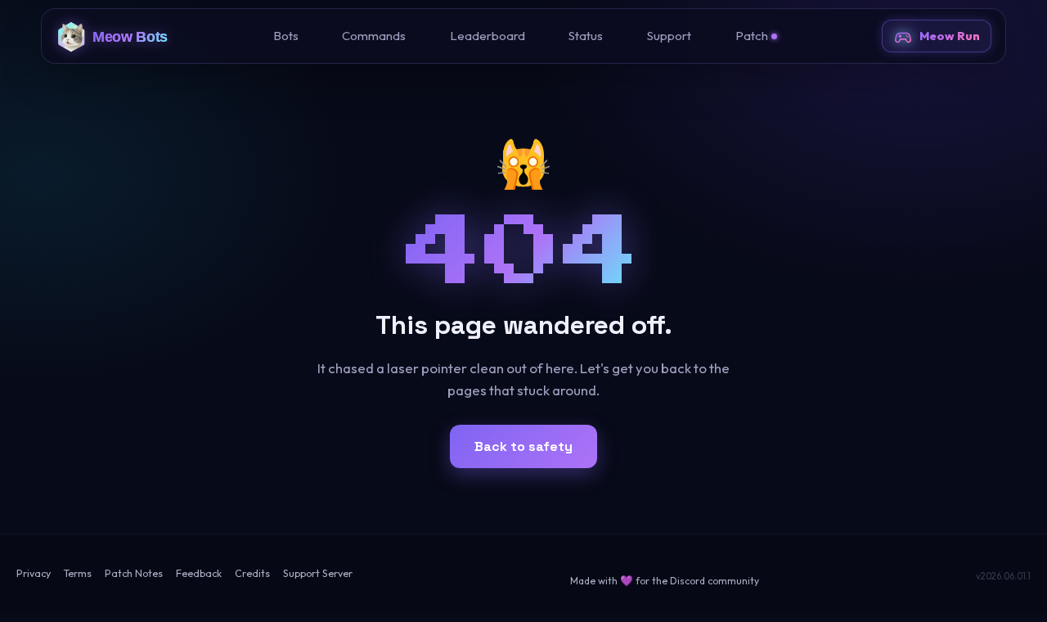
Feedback (199, 573)
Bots (286, 35)
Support (669, 35)
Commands (374, 35)
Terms (78, 573)
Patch (751, 35)
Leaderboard (487, 35)
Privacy (33, 573)
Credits (252, 573)
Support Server (318, 573)
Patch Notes (134, 573)
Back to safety (523, 446)
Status (585, 35)
